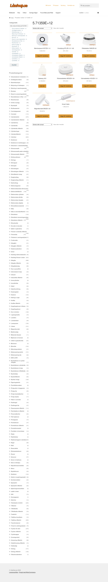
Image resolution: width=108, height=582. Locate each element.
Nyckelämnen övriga (17, 368)
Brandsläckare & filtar (17, 97)
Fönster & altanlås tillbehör (19, 231)
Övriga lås (14, 391)
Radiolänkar (14, 437)
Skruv (12, 468)
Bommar (13, 91)
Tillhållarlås (14, 508)
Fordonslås (14, 240)
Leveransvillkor (13, 572)
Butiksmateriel (15, 108)
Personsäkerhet (15, 414)
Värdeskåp (14, 546)
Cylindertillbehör (16, 134)
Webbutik (12, 13)
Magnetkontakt (15, 329)
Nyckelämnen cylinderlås (18, 365)
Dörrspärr (13, 165)
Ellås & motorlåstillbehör (18, 211)
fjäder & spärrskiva (16, 229)
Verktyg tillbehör (16, 551)
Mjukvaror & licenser (17, 338)
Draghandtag (15, 177)
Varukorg (63, 5)
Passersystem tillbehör (17, 408)
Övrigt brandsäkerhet (17, 394)
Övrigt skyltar (15, 397)
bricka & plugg (15, 102)
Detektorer (14, 140)
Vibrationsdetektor (16, 554)
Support (58, 13)
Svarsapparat (15, 497)
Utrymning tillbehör (16, 540)
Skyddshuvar (15, 471)
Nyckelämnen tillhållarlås (18, 371)
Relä (12, 445)
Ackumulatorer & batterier (18, 77)
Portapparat (14, 420)
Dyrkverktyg (14, 183)
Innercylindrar (15, 280)
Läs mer (42, 86)
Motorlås (13, 346)
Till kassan (56, 5)
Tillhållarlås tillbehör (17, 511)
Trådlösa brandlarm (16, 517)
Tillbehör (13, 506)
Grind (12, 252)
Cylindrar (13, 137)
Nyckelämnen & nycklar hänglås (18, 361)
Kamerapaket (15, 292)
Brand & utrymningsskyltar (18, 94)
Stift (12, 494)
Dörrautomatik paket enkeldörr (20, 151)
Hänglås (13, 260)
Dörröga (13, 160)
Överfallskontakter (16, 385)
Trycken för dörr (15, 528)
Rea (18, 13)
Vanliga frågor (33, 13)
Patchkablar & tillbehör (17, 411)
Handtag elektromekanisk (18, 254)
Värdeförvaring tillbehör (18, 543)
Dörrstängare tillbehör (17, 171)
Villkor (24, 13)
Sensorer (13, 457)
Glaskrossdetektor (16, 249)
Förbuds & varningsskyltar (18, 237)
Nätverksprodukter (16, 349)
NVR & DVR (14, 358)
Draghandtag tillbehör (17, 180)
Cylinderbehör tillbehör (17, 120)
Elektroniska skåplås (17, 203)
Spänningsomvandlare (17, 488)
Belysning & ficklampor (17, 85)
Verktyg (13, 549)
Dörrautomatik (15, 148)
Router (13, 454)
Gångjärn (13, 243)
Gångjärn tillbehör (16, 246)
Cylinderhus (14, 123)
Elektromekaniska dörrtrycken (19, 188)
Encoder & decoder (16, 226)
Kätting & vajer (15, 297)
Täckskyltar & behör (17, 503)
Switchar (13, 500)
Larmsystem (14, 323)
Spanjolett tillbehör (16, 485)
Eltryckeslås (14, 223)
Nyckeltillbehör (15, 377)
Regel (12, 442)
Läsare (13, 326)
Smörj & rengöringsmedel (18, 477)
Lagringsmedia (15, 315)
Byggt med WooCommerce (27, 572)
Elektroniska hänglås (17, 200)
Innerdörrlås (14, 283)
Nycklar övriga (15, 379)
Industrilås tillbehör (16, 277)
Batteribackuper (15, 82)
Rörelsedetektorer (16, 451)
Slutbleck (13, 474)
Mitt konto (48, 5)
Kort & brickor (15, 312)
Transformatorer (15, 523)
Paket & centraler (16, 399)
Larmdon (13, 317)
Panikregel (14, 402)
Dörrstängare (15, 168)
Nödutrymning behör (17, 352)
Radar (12, 434)
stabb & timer (15, 491)
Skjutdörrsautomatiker (17, 465)
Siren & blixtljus (15, 462)
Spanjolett (14, 483)
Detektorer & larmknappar (18, 143)
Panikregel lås (15, 405)
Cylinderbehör (15, 117)
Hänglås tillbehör (16, 263)
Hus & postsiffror (16, 269)
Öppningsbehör (15, 382)
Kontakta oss (71, 5)
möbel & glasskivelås (17, 340)
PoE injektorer (15, 417)
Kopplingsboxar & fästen (18, 306)
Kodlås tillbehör (15, 303)
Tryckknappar (15, 534)
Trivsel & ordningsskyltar (18, 526)
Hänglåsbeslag (15, 266)
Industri (13, 274)
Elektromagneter (16, 186)
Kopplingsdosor (15, 309)
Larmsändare (15, 320)
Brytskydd (14, 105)
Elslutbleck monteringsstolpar (19, 217)
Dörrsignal (14, 163)
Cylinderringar (15, 131)
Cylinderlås (14, 125)
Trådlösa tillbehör (16, 520)
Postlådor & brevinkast (17, 431)
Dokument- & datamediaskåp (19, 145)
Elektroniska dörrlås (17, 197)
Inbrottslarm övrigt (16, 272)
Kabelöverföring (15, 289)
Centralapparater (16, 111)
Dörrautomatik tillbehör (17, 154)
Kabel (12, 286)
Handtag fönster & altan (18, 257)
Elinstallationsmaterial (17, 206)
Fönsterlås (14, 234)
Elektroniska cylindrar (17, 194)
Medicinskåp (14, 332)
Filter (14, 65)
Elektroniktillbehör (16, 191)
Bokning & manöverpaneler (19, 88)
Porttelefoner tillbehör (17, 425)
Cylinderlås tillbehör (17, 128)
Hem (12, 17)
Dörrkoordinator (15, 157)
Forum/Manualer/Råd (46, 13)
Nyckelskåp (14, 374)
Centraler (13, 114)
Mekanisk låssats (16, 335)
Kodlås (13, 300)
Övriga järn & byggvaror (18, 388)
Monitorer (14, 343)
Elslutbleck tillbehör (17, 220)
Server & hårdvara (16, 460)
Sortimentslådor (15, 480)
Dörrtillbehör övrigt (16, 174)
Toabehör (14, 514)
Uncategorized (15, 537)
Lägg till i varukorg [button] (42, 56)
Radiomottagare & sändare (18, 440)
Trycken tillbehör (16, 531)
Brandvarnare (15, 100)
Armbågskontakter (16, 79)
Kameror (13, 295)
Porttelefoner (15, 422)
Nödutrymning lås (16, 355)
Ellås (12, 209)
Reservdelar (14, 448)
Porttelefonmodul (16, 428)
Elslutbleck (14, 214)
